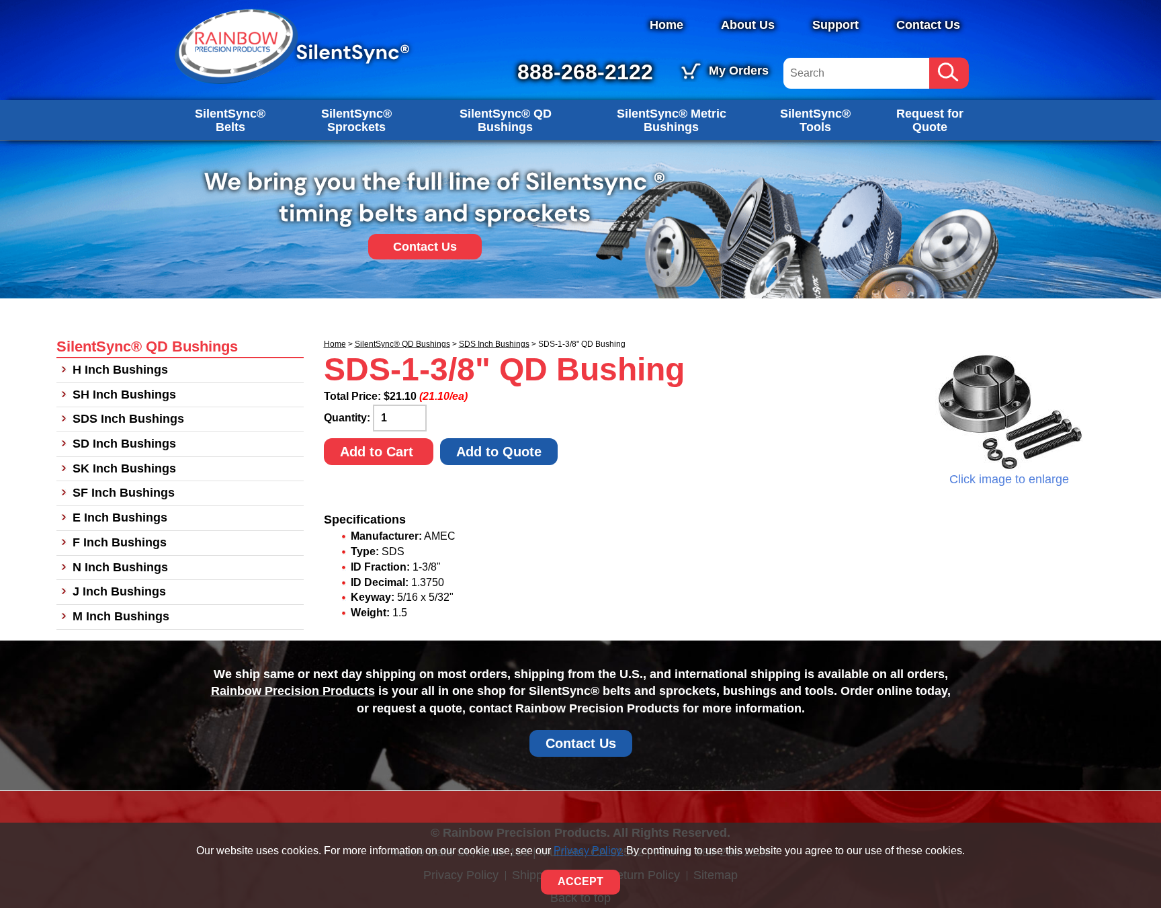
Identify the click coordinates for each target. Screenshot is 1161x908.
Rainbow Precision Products (293, 691)
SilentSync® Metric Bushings (671, 120)
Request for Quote (929, 120)
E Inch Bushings (120, 517)
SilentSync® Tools (815, 120)
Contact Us (928, 25)
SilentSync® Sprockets (356, 120)
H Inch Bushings (120, 369)
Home (666, 25)
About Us (748, 25)
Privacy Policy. (589, 850)
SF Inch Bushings (124, 492)
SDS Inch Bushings (494, 344)
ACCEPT (580, 881)
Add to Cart (378, 451)
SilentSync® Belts (230, 120)
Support (835, 25)
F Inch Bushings (120, 542)
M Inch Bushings (121, 616)
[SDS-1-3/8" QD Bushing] (1009, 410)
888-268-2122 (585, 72)
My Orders (739, 70)
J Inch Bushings (119, 591)
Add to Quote (499, 451)
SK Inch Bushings (124, 468)
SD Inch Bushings (124, 443)
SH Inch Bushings (124, 394)
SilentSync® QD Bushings (506, 120)
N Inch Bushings (120, 567)
